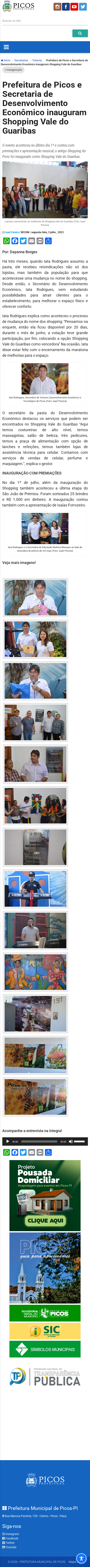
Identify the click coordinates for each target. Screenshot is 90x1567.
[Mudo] (71, 1141)
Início (6, 60)
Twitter (10, 1542)
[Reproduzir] (8, 1141)
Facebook (11, 1538)
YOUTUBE (74, 7)
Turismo (37, 60)
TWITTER (83, 7)
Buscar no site (11, 20)
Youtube (10, 1547)
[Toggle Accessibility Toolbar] (81, 1558)
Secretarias (21, 60)
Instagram (12, 1534)
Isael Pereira (12, 232)
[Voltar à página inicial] (18, 11)
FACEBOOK (66, 7)
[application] (45, 1141)
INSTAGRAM (57, 7)
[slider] (80, 1141)
